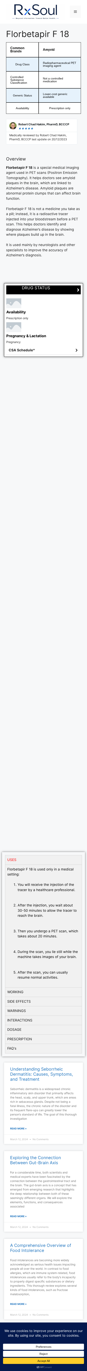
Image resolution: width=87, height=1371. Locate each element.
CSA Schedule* (22, 350)
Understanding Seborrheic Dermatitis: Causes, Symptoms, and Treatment (41, 1074)
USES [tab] (11, 860)
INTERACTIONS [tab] (19, 1020)
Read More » (18, 1128)
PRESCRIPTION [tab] (19, 1039)
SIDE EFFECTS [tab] (19, 1001)
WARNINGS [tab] (16, 1011)
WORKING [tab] (15, 992)
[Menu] (75, 12)
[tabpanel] (43, 926)
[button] (43, 350)
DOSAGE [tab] (14, 1030)
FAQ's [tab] (11, 1048)
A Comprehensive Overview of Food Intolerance (40, 1248)
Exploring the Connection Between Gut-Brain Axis (35, 1160)
